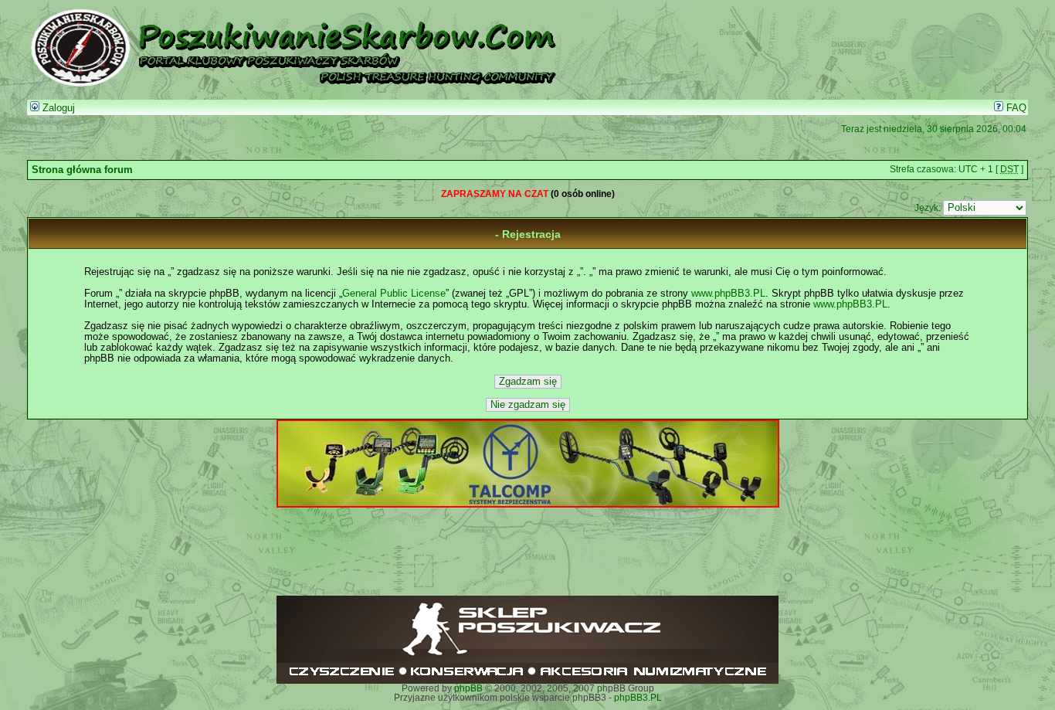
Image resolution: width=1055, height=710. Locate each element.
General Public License (394, 293)
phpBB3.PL (638, 697)
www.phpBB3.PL (728, 293)
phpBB (468, 688)
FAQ (1014, 108)
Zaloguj (57, 108)
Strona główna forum (82, 170)
